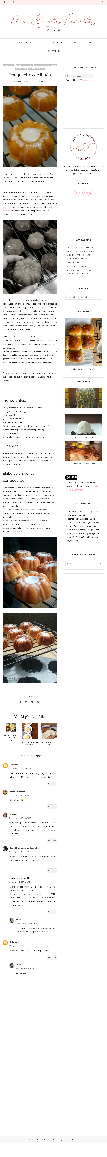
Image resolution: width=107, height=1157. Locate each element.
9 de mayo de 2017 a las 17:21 (20, 852)
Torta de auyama (84, 411)
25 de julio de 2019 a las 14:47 (20, 946)
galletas (88, 247)
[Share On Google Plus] (38, 702)
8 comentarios (39, 81)
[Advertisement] (30, 1041)
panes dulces (72, 262)
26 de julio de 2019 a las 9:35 (26, 969)
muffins (93, 270)
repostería (21, 69)
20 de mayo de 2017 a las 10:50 (27, 923)
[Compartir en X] (28, 702)
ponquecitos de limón (45, 65)
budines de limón (24, 65)
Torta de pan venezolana (84, 464)
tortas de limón (37, 69)
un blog (41, 192)
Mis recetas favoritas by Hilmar (46, 1140)
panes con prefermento (78, 255)
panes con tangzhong (76, 274)
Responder (52, 784)
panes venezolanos (75, 266)
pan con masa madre (76, 270)
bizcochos (8, 65)
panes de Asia (72, 259)
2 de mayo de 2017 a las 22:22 (20, 795)
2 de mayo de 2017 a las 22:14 (20, 769)
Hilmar (19, 919)
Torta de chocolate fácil (84, 437)
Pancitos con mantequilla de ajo (83, 369)
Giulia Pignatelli (17, 791)
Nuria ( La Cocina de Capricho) (24, 848)
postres (77, 247)
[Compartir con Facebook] (22, 702)
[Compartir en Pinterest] (34, 702)
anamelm (14, 765)
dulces (92, 251)
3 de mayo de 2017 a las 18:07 (20, 818)
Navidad (69, 251)
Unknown (14, 942)
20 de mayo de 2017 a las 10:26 (20, 882)
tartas (84, 259)
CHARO (13, 814)
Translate (86, 80)
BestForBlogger (72, 1140)
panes (68, 247)
